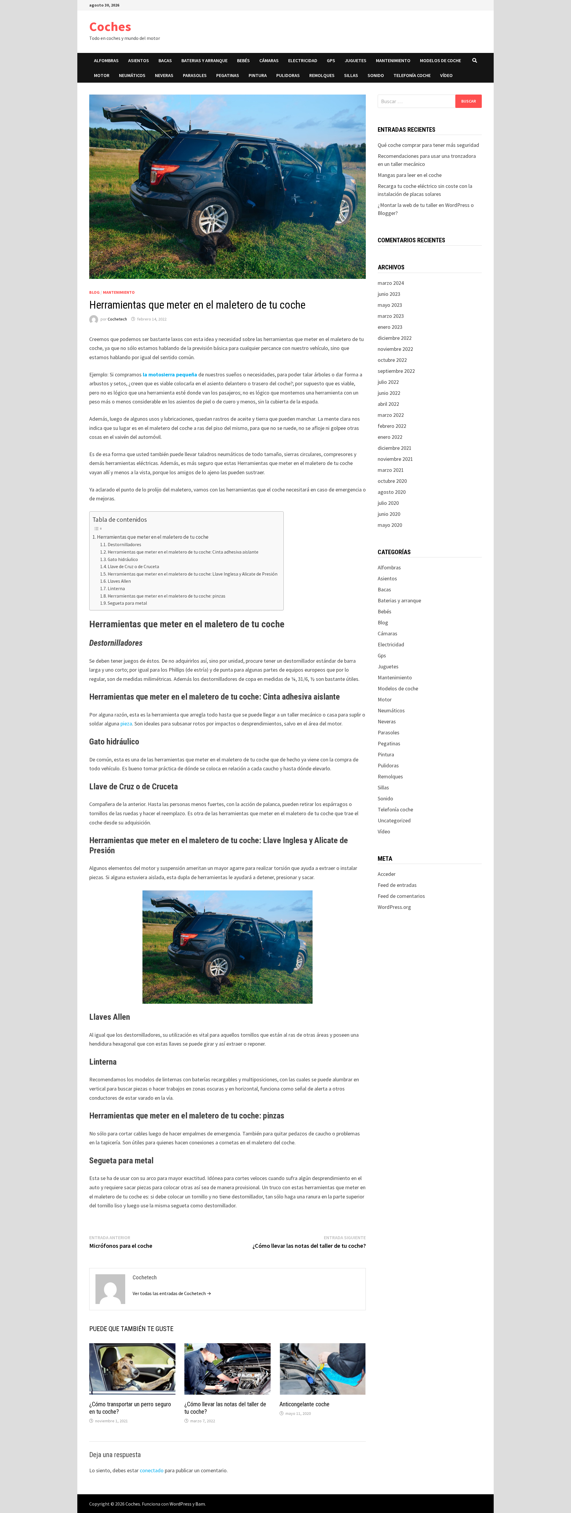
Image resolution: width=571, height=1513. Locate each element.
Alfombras (106, 60)
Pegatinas (227, 75)
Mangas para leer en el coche (410, 175)
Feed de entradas (397, 885)
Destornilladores (124, 544)
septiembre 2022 (396, 370)
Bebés (243, 60)
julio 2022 (388, 381)
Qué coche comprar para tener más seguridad (428, 145)
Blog (94, 292)
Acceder (387, 874)
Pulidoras (288, 75)
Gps (331, 60)
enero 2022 (390, 436)
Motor (101, 75)
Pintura (258, 75)
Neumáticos (132, 75)
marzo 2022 (391, 414)
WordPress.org (394, 907)
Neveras (164, 75)
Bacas (165, 60)
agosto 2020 (392, 491)
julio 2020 (388, 502)
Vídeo (446, 75)
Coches (110, 26)
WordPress (181, 1504)
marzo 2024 (391, 282)
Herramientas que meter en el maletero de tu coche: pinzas (166, 596)
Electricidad (302, 60)
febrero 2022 (392, 425)
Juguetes (355, 60)
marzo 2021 (391, 469)
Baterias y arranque (204, 60)
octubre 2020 (392, 480)
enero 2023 (390, 326)
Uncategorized (394, 820)
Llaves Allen (119, 581)
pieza (126, 723)
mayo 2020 (390, 524)
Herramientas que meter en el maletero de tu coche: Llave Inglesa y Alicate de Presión (192, 574)
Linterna (116, 588)
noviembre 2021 (395, 458)
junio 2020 (389, 513)
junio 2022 (389, 392)
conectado (152, 1470)
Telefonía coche (412, 75)
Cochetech (117, 319)
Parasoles (195, 75)
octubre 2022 (392, 359)
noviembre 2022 (395, 348)
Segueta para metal (127, 603)
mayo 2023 (390, 304)
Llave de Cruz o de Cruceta (133, 566)
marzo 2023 (391, 315)
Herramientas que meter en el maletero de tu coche (152, 537)
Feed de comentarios (401, 896)
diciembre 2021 (395, 447)
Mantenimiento (393, 60)
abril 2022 (388, 403)
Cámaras (269, 60)
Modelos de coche (440, 60)
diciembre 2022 (395, 337)
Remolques (322, 75)
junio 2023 (389, 293)
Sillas (351, 75)
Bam (200, 1504)
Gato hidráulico (123, 559)
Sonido (376, 75)
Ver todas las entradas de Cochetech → (172, 1293)
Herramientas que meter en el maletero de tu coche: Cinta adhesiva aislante (183, 552)
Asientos (138, 60)
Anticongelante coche (305, 1404)
